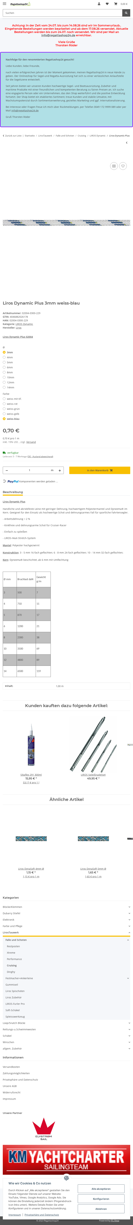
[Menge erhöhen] (60, 470)
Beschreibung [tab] (13, 492)
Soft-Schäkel (13, 1010)
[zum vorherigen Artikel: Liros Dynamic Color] (126, 142)
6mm (10, 367)
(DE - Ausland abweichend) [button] (40, 456)
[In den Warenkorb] (5, 157)
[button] (99, 3)
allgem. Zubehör (12, 1048)
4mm (10, 357)
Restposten (13, 946)
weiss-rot (12, 403)
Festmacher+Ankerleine (19, 978)
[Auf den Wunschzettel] (123, 166)
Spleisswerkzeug (15, 1016)
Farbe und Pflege (12, 926)
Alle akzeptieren (101, 1188)
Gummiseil (12, 984)
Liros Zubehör (14, 997)
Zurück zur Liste (13, 135)
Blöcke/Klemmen (12, 907)
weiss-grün (13, 408)
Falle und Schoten (16, 940)
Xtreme (11, 952)
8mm (10, 372)
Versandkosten (11, 1066)
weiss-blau (13, 418)
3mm (10, 352)
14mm (10, 387)
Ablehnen (101, 1208)
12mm (10, 382)
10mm (10, 377)
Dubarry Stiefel (11, 913)
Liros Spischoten (15, 991)
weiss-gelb (13, 413)
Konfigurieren (101, 1198)
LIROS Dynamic (24, 324)
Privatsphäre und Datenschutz (42, 1214)
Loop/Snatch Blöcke (14, 1023)
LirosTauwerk (11, 932)
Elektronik (8, 919)
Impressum (14, 1214)
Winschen (8, 1042)
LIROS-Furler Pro (15, 1003)
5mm (10, 362)
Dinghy (11, 971)
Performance (14, 959)
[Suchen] (126, 13)
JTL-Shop (115, 1220)
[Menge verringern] (7, 470)
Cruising (12, 965)
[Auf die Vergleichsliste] (114, 166)
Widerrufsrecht (11, 1092)
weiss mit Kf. (14, 398)
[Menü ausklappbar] (4, 2)
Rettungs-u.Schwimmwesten (19, 1029)
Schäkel (7, 1035)
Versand (31, 442)
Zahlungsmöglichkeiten (16, 1073)
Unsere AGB (10, 1086)
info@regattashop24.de (58, 35)
